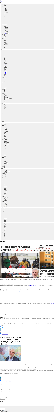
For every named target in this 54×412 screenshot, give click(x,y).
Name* (1, 398)
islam (2, 181)
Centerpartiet (6, 149)
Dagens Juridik (5, 17)
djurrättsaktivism (5, 81)
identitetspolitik (3, 77)
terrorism (4, 62)
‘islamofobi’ (5, 184)
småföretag (5, 42)
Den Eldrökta (3, 4)
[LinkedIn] (27, 328)
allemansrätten (6, 95)
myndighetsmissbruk (5, 53)
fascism (4, 58)
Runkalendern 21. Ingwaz (3, 387)
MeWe (4, 16)
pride (5, 80)
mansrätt (4, 79)
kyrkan (5, 213)
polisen (4, 48)
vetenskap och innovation (6, 97)
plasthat (5, 84)
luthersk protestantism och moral (6, 212)
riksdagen (4, 35)
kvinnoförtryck (5, 66)
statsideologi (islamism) (6, 63)
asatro (4, 100)
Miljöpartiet (10, 381)
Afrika (3, 121)
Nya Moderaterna (6, 147)
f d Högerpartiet (6, 27)
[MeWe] (27, 329)
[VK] (27, 330)
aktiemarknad (5, 40)
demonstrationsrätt (5, 22)
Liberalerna (6, 152)
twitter (4, 15)
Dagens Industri (6, 12)
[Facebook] (27, 326)
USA (2, 113)
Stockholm (5, 208)
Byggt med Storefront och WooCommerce (4, 411)
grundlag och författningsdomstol (5, 20)
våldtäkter (4, 180)
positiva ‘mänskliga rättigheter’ (7, 52)
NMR (5, 176)
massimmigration (7, 381)
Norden (4, 104)
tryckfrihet (4, 21)
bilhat (5, 83)
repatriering (5, 74)
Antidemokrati (2, 49)
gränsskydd (5, 70)
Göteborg (4, 90)
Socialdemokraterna (6, 32)
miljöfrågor (5, 88)
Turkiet (4, 116)
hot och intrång (5, 178)
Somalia (4, 120)
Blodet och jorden (3, 384)
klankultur (4, 115)
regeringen (12, 381)
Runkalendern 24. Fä (8, 389)
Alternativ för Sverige (7, 144)
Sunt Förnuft (1, 0)
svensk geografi (3, 89)
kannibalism (7, 205)
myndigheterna (5, 36)
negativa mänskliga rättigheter (6, 142)
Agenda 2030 (6, 51)
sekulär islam (5, 69)
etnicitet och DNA (5, 99)
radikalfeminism (6, 78)
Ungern (5, 112)
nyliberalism (5, 30)
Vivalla (6, 73)
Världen (2, 103)
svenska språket (3, 211)
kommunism (3, 54)
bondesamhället (5, 101)
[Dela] (27, 333)
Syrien (4, 117)
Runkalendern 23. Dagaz (3, 386)
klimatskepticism (5, 206)
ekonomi (3, 38)
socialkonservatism (5, 146)
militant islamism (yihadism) (7, 182)
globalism (4, 75)
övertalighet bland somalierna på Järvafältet (32, 285)
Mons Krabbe (5, 19)
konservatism (5, 26)
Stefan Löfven (7, 151)
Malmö (4, 209)
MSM (3, 6)
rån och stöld (5, 179)
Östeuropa (4, 111)
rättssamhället (3, 47)
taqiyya (4, 65)
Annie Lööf (7, 31)
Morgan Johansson (7, 33)
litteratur (4, 215)
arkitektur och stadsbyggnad (6, 214)
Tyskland (4, 106)
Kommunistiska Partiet (6, 174)
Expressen (6, 10)
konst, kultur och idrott (6, 44)
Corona (2, 334)
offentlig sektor (3, 34)
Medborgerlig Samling (7, 145)
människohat (6, 85)
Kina (2, 239)
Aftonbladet (6, 9)
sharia (4, 183)
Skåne (4, 91)
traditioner (4, 94)
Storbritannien (5, 107)
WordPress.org (2, 396)
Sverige (2, 207)
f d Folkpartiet (6, 148)
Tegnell (7, 334)
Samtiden (4, 18)
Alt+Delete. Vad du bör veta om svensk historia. (8, 98)
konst (4, 96)
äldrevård (4, 45)
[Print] (27, 332)
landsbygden (5, 210)
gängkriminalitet (5, 60)
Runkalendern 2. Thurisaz (7, 390)
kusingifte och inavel (5, 67)
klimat (3, 82)
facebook (4, 14)
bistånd (3, 381)
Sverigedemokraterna (6, 25)
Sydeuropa (5, 109)
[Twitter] (27, 327)
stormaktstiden (5, 102)
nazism (4, 57)
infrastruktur (5, 46)
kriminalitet (3, 177)
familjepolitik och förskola (6, 43)
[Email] (27, 331)
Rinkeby (6, 72)
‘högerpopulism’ (5, 143)
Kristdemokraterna (6, 28)
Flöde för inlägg (2, 395)
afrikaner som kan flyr (33, 321)
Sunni (4, 68)
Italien (5, 110)
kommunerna (5, 37)
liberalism (4, 29)
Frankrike (4, 108)
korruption (4, 59)
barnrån (5, 61)
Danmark (5, 105)
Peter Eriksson (4, 334)
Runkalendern (5, 5)
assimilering (6, 71)
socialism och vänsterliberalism (6, 150)
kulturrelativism (5, 76)
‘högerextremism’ (4, 175)
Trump (4, 114)
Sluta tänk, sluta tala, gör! (3, 385)
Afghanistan (5, 238)
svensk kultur (3, 93)
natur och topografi (5, 92)
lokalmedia (5, 13)
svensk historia (3, 216)
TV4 (5, 8)
